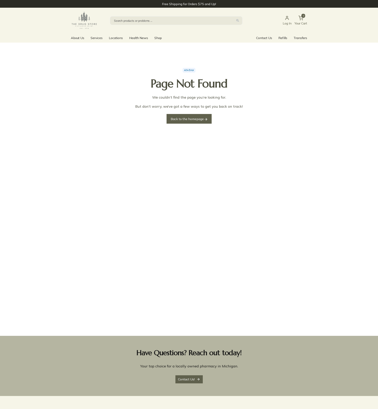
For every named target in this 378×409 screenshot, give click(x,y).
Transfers (300, 38)
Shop (158, 38)
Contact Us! (186, 379)
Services (97, 38)
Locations (116, 38)
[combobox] (176, 20)
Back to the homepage (188, 119)
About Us (77, 38)
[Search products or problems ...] (237, 20)
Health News (138, 38)
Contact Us (264, 38)
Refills (282, 38)
